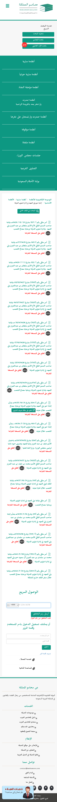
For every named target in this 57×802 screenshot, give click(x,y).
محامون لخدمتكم (27, 727)
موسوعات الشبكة (27, 713)
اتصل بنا (29, 782)
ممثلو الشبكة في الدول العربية (27, 755)
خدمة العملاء (25, 659)
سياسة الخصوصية (35, 796)
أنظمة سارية (21, 200)
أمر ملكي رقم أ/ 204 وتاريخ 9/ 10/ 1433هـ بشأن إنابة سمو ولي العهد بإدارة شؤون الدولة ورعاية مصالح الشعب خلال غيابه (29, 407)
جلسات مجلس (29, 156)
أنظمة (28, 62)
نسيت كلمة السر (45, 654)
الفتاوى (28, 169)
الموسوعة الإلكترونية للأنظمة (39, 200)
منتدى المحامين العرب (27, 722)
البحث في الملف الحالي (27, 211)
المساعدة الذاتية (25, 668)
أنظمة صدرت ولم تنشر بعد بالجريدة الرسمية (28, 102)
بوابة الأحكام (28, 182)
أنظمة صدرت (28, 117)
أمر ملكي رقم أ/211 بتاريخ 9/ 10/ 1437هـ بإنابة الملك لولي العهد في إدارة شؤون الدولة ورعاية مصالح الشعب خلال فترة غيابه (30, 485)
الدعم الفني (29, 773)
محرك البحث (38, 34)
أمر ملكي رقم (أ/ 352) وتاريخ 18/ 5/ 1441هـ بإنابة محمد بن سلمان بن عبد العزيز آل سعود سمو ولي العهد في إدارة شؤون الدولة (29, 558)
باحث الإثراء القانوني (39, 46)
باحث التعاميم (38, 40)
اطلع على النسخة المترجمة (35, 233)
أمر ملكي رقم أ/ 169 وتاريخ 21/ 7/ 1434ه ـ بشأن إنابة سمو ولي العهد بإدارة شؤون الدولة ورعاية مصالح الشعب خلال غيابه (30, 428)
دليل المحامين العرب (27, 718)
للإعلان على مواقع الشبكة (27, 746)
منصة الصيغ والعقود (27, 732)
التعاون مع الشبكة (27, 750)
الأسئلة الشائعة (29, 778)
